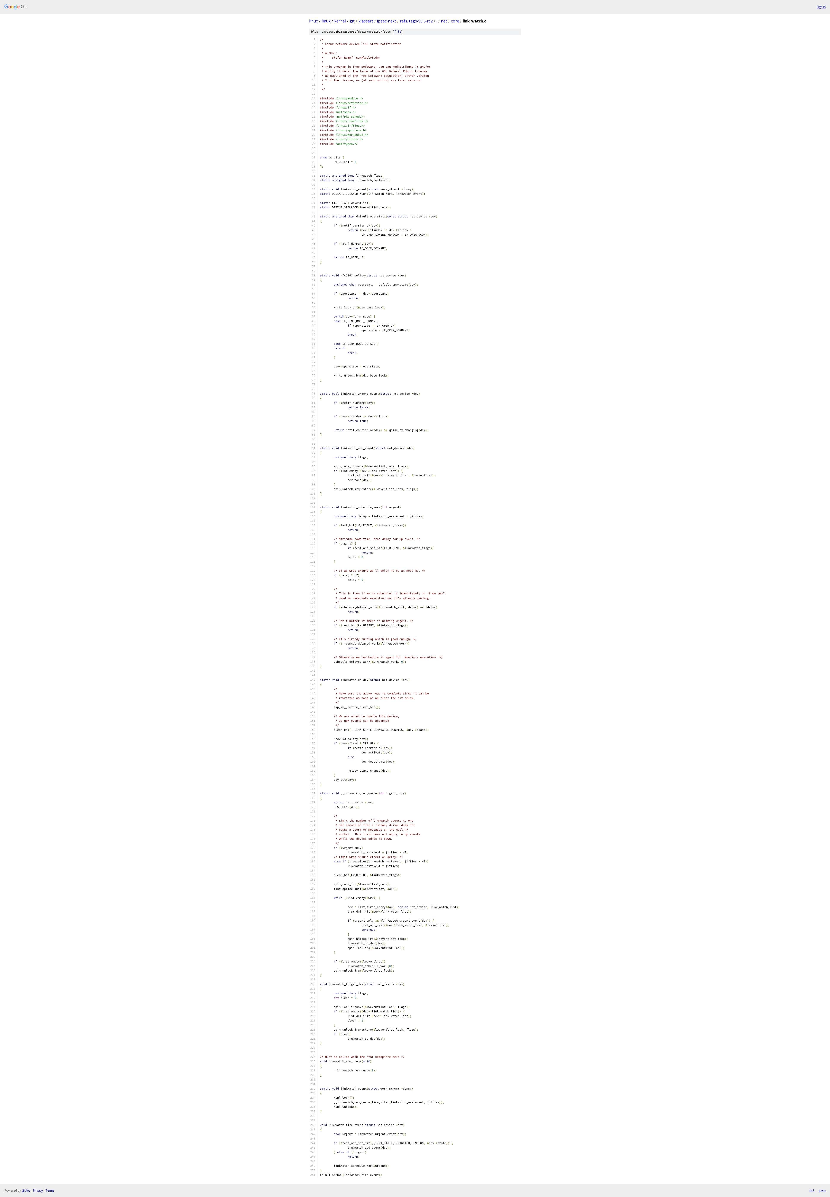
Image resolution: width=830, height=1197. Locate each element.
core (455, 21)
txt (811, 1190)
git (352, 21)
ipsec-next (386, 21)
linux (313, 21)
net (444, 21)
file (397, 32)
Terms (49, 1190)
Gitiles (26, 1190)
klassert (365, 21)
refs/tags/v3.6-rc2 (416, 21)
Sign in (821, 7)
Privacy (38, 1190)
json (822, 1190)
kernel (340, 21)
